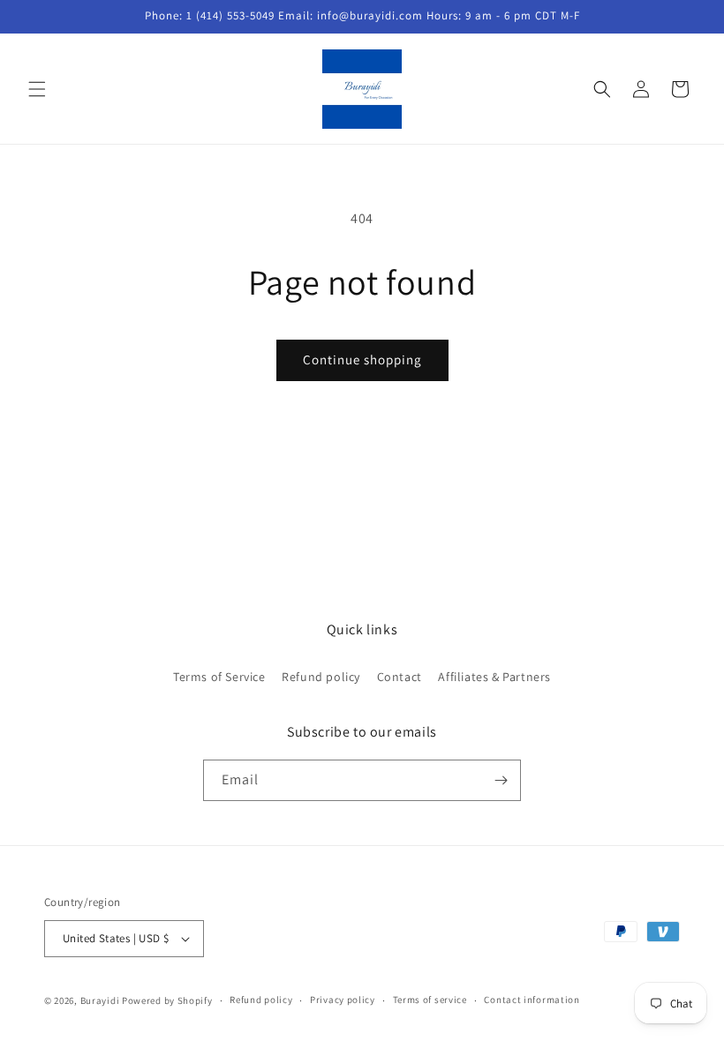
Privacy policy (342, 999)
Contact (399, 677)
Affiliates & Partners (494, 677)
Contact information (531, 999)
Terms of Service (219, 677)
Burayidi (100, 1000)
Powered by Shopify (167, 1000)
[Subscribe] (500, 780)
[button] (37, 89)
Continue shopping (362, 359)
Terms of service (430, 999)
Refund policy (321, 677)
